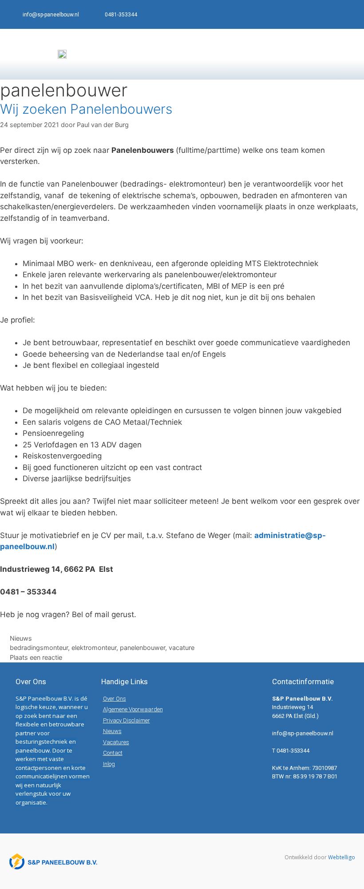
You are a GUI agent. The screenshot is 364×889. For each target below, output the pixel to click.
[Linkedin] (346, 14)
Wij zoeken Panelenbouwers (86, 109)
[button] (349, 54)
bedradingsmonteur (39, 647)
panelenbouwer (142, 647)
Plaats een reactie (36, 657)
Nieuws (21, 638)
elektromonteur (93, 647)
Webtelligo (341, 857)
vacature (181, 647)
